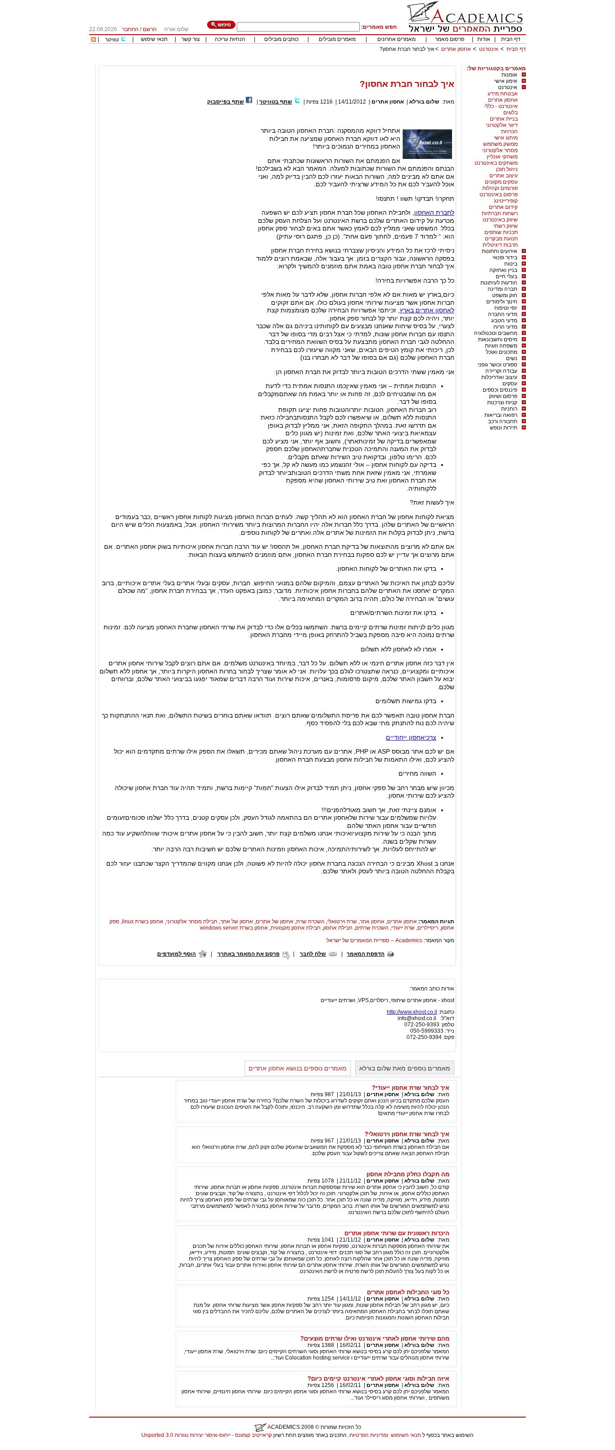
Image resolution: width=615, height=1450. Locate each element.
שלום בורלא (424, 102)
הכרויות (509, 131)
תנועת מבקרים (501, 238)
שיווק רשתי (505, 226)
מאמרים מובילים (337, 39)
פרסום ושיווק (503, 396)
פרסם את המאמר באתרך (248, 954)
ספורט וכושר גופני (497, 364)
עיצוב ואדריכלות (499, 377)
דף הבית (510, 39)
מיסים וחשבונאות (497, 339)
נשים (511, 358)
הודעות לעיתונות (498, 283)
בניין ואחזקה (503, 270)
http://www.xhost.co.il (412, 1012)
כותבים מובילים (281, 39)
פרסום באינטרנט (498, 194)
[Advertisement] (362, 62)
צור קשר (190, 39)
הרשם (150, 29)
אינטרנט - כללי (501, 106)
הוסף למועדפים (176, 954)
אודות (483, 39)
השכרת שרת (310, 921)
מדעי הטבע (504, 320)
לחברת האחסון (434, 212)
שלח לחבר (313, 954)
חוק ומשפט (504, 295)
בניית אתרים (504, 119)
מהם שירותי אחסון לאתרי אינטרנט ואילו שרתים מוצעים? (374, 1338)
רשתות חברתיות (500, 213)
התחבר (130, 29)
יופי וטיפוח (505, 308)
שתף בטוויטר (275, 102)
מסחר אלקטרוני (500, 150)
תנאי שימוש (154, 39)
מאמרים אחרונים (396, 39)
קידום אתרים (503, 207)
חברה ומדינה (502, 289)
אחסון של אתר (236, 921)
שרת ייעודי (403, 928)
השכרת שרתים (372, 928)
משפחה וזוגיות (501, 346)
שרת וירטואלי (342, 921)
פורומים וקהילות (500, 188)
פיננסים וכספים (500, 390)
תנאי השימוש (406, 1435)
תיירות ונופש (503, 428)
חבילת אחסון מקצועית (296, 928)
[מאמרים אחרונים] (93, 40)
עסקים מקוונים (501, 182)
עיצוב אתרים (503, 175)
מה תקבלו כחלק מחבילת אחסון (407, 1174)
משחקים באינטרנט (496, 163)
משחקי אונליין (502, 157)
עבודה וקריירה (501, 371)
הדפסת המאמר (365, 954)
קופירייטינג (506, 201)
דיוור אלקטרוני (502, 125)
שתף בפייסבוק (225, 102)
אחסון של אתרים (275, 921)
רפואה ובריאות (500, 415)
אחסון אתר (372, 921)
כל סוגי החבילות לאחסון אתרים (408, 1292)
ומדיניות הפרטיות (368, 1435)
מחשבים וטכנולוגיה (495, 333)
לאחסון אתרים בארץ (427, 310)
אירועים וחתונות (499, 251)
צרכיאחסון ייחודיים (411, 737)
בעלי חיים (506, 276)
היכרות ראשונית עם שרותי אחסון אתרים (396, 1233)
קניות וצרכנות (502, 402)
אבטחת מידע (503, 93)
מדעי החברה (502, 314)
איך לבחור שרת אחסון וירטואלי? (407, 1134)
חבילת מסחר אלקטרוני (191, 921)
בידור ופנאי (505, 257)
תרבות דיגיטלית (500, 245)
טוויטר (112, 39)
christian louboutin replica (35, 1447)
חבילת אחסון (338, 928)
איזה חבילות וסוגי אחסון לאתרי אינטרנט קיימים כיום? (378, 1378)
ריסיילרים (427, 928)
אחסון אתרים (456, 49)
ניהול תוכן (507, 169)
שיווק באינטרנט (500, 220)
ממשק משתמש (500, 144)
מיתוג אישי (506, 138)
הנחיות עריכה (230, 39)
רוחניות (509, 409)
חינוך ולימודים (501, 301)
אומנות (509, 75)
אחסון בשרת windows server (234, 928)
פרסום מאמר (449, 39)
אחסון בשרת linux (142, 921)
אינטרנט (488, 49)
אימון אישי (505, 81)
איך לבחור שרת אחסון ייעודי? (410, 1087)
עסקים (509, 383)
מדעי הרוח (505, 327)
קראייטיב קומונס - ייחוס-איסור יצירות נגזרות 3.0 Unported (206, 1435)
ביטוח (510, 264)
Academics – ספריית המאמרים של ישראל (374, 940)
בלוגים (510, 112)
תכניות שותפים (501, 232)
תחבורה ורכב (502, 421)
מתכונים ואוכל (501, 352)
